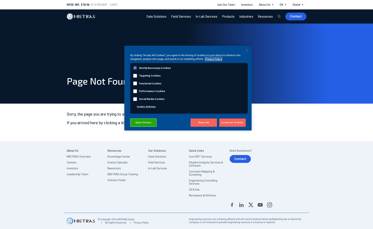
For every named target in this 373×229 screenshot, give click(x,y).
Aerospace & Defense (202, 195)
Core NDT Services (200, 156)
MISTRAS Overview (79, 156)
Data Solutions (157, 156)
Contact (240, 159)
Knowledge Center (118, 156)
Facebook (232, 205)
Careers (72, 162)
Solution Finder (116, 180)
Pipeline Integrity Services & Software (206, 164)
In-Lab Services (157, 168)
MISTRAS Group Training (122, 174)
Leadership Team (77, 174)
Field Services (156, 162)
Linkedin (241, 205)
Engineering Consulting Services (203, 182)
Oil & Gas (194, 189)
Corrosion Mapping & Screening (202, 173)
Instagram (269, 205)
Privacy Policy (141, 222)
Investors (72, 168)
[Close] (247, 50)
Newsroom (114, 168)
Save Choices (143, 122)
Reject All (203, 122)
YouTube (260, 205)
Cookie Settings (146, 106)
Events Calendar (117, 162)
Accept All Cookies (232, 122)
